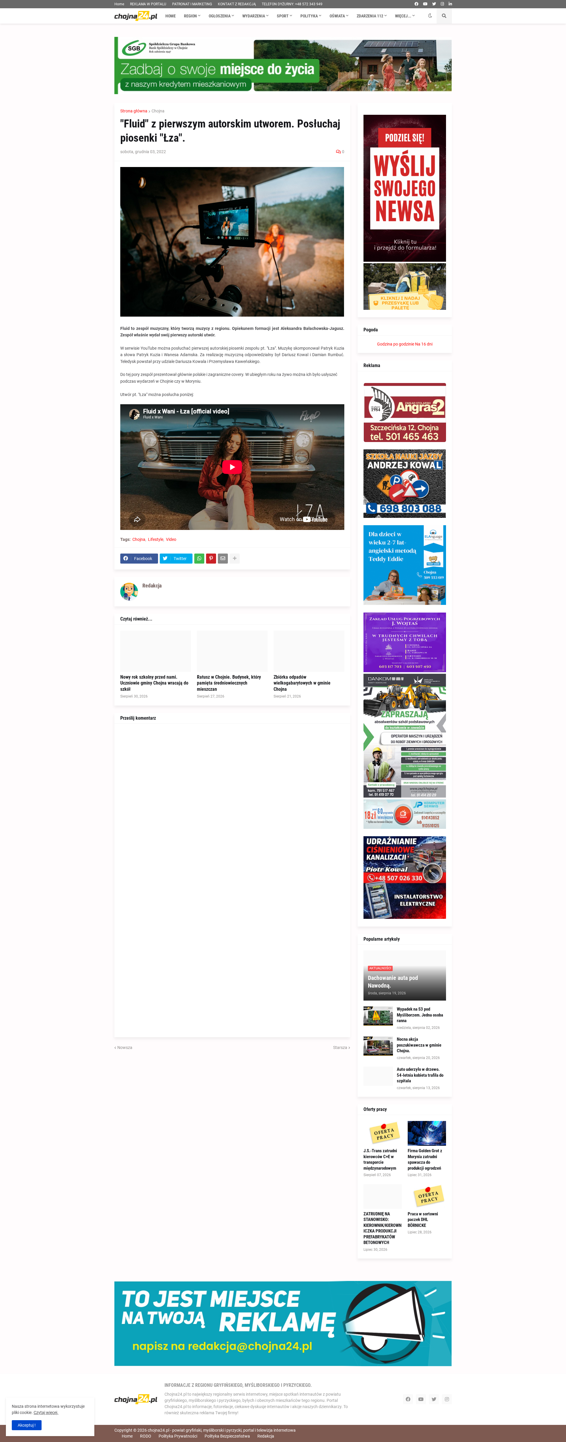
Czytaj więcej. (46, 1412)
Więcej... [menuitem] (403, 16)
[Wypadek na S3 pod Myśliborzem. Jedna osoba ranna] (378, 1016)
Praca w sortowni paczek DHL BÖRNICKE (423, 1219)
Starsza (340, 1047)
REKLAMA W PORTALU (148, 4)
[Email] (223, 559)
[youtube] (425, 4)
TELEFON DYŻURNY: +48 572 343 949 (292, 4)
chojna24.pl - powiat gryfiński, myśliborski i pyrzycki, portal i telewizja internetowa (222, 1430)
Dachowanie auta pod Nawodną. (393, 981)
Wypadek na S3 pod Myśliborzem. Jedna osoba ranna (420, 1014)
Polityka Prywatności (178, 1436)
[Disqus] (232, 803)
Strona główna (133, 111)
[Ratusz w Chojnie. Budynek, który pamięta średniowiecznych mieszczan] (232, 651)
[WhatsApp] (199, 559)
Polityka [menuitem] (309, 16)
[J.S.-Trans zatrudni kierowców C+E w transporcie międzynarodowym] (382, 1133)
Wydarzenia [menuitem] (253, 16)
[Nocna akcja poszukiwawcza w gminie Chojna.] (378, 1046)
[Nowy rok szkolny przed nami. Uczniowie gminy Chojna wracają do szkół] (155, 651)
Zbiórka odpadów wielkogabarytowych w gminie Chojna (302, 683)
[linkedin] (450, 4)
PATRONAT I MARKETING (192, 4)
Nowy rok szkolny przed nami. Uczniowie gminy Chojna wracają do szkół (154, 683)
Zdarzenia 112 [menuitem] (370, 16)
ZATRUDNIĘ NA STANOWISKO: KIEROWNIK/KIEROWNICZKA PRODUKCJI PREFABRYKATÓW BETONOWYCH (382, 1228)
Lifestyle (155, 539)
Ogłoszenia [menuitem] (220, 16)
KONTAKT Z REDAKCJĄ (237, 4)
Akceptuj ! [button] (27, 1425)
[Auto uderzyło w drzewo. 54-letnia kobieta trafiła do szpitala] (378, 1076)
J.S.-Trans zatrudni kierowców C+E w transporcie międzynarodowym (380, 1159)
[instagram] (442, 4)
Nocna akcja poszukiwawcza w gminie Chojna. (419, 1045)
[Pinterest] (211, 559)
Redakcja (265, 1436)
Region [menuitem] (190, 16)
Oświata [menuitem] (337, 16)
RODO (145, 1436)
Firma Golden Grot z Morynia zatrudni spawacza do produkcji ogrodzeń (425, 1159)
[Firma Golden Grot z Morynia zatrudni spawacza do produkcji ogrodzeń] (427, 1133)
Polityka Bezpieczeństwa (227, 1436)
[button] (430, 16)
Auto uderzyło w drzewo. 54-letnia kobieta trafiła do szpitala (420, 1075)
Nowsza (124, 1047)
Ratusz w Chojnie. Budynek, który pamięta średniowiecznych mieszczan (229, 683)
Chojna (158, 111)
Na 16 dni (423, 344)
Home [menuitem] (170, 16)
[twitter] (434, 4)
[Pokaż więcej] (235, 559)
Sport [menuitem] (283, 16)
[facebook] (416, 4)
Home (119, 4)
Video (171, 539)
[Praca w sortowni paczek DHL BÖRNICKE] (427, 1196)
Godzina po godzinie (395, 344)
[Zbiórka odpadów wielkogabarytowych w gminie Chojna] (309, 651)
